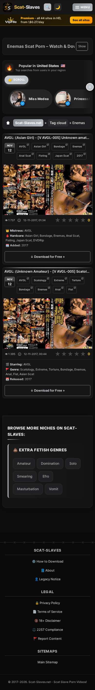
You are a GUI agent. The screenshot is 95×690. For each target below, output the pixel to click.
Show (82, 46)
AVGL (22, 146)
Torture (76, 280)
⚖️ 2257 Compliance (47, 629)
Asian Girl (40, 146)
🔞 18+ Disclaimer (47, 621)
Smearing (24, 476)
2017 (80, 155)
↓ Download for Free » (47, 257)
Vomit (53, 489)
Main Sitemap (48, 662)
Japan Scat (62, 155)
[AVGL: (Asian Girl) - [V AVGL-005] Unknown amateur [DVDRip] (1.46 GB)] (47, 190)
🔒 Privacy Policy (47, 603)
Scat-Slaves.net (28, 123)
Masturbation (28, 489)
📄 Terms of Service (47, 612)
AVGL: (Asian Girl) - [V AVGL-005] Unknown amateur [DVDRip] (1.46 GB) (47, 137)
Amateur (24, 463)
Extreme (59, 280)
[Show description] (19, 220)
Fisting (43, 155)
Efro (46, 476)
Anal (58, 289)
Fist (70, 289)
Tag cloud (58, 123)
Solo (72, 463)
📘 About (48, 570)
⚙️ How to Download (47, 561)
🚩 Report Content (47, 638)
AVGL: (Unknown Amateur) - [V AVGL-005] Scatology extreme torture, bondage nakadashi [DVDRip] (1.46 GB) (47, 271)
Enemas (77, 146)
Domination (50, 463)
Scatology (40, 280)
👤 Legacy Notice (48, 579)
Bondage (59, 146)
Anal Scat (25, 155)
